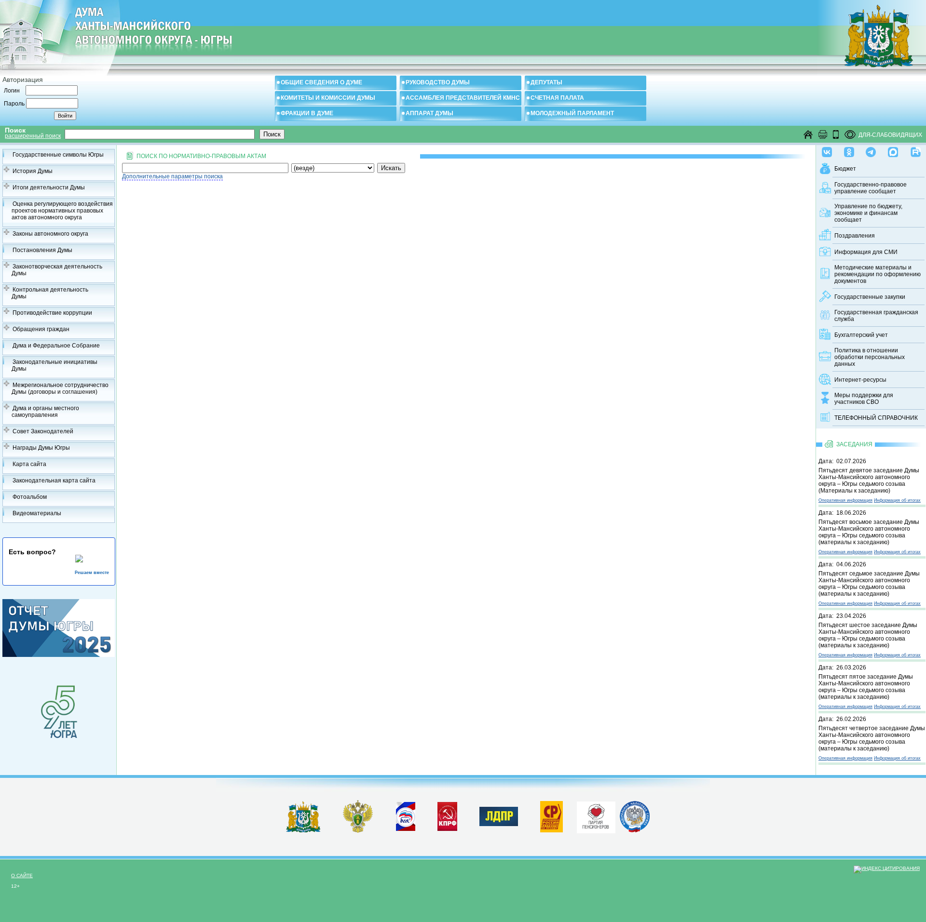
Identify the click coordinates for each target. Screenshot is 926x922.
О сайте (22, 875)
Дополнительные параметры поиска (172, 176)
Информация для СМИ (866, 252)
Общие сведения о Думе (321, 82)
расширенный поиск (33, 136)
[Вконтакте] (827, 150)
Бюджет (845, 168)
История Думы (33, 171)
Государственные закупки (869, 297)
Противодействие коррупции (52, 312)
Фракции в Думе (307, 113)
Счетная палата (557, 97)
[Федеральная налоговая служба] (635, 830)
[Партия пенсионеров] (596, 815)
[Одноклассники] (849, 150)
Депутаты (546, 82)
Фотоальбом (30, 497)
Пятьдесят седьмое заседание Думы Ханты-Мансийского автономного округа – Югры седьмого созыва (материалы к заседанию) (869, 583)
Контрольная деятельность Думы (50, 293)
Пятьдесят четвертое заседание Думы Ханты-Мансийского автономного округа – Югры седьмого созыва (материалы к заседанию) (871, 738)
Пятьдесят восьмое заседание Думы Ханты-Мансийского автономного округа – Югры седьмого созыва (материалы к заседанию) (868, 532)
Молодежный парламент (572, 113)
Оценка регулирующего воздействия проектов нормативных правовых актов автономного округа (62, 210)
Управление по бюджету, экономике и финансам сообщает (868, 213)
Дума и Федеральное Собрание (56, 345)
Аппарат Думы (429, 113)
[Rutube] (916, 150)
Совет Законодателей (43, 431)
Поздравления (854, 235)
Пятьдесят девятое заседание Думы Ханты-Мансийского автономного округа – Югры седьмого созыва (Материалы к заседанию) (868, 480)
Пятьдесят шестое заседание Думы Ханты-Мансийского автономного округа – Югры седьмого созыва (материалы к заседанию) (867, 635)
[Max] (893, 150)
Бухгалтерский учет (861, 335)
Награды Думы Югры (41, 447)
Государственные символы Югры (58, 154)
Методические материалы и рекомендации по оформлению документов (877, 274)
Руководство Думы (438, 82)
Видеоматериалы (37, 513)
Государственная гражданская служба (876, 315)
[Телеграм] (871, 150)
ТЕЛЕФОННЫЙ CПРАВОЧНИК (876, 417)
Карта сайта (29, 464)
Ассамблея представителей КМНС (463, 97)
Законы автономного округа (50, 233)
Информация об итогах (897, 500)
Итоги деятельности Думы (49, 187)
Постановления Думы (42, 250)
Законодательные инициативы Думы (54, 365)
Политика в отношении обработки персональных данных (869, 357)
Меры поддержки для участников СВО (863, 398)
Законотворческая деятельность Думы (57, 270)
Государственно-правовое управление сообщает (870, 188)
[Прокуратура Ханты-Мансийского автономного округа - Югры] (358, 831)
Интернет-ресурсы (860, 379)
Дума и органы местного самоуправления (45, 411)
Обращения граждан (41, 329)
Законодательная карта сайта (54, 480)
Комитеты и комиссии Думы (328, 97)
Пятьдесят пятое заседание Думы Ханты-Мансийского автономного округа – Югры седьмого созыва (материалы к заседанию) (865, 686)
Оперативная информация (845, 500)
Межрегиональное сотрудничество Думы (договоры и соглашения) (60, 388)
